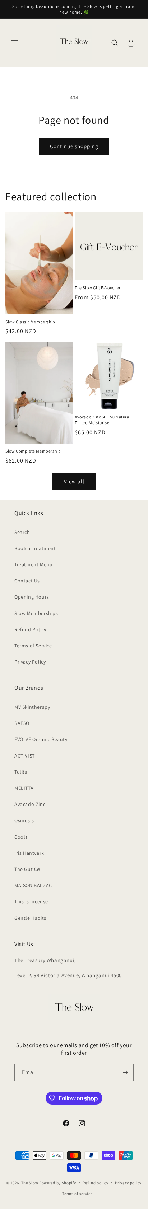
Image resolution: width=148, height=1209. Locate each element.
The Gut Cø (27, 869)
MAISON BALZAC (33, 885)
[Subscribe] (125, 1072)
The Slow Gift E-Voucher (98, 287)
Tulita (21, 772)
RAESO (21, 723)
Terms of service (77, 1193)
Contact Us (27, 580)
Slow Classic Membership (30, 321)
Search (22, 532)
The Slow (30, 1182)
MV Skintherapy (32, 707)
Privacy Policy (30, 662)
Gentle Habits (30, 918)
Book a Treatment (35, 548)
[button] (14, 43)
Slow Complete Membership (33, 451)
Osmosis (24, 820)
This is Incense (31, 901)
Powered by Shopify (57, 1182)
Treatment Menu (33, 564)
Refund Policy (30, 629)
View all (74, 481)
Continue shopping (74, 146)
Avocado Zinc (29, 804)
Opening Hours (31, 597)
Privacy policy (128, 1182)
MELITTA (23, 788)
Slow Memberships (36, 613)
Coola (21, 837)
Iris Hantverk (29, 853)
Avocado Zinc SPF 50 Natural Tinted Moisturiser (102, 419)
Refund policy (95, 1182)
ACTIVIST (24, 756)
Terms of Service (33, 645)
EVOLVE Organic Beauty (41, 739)
